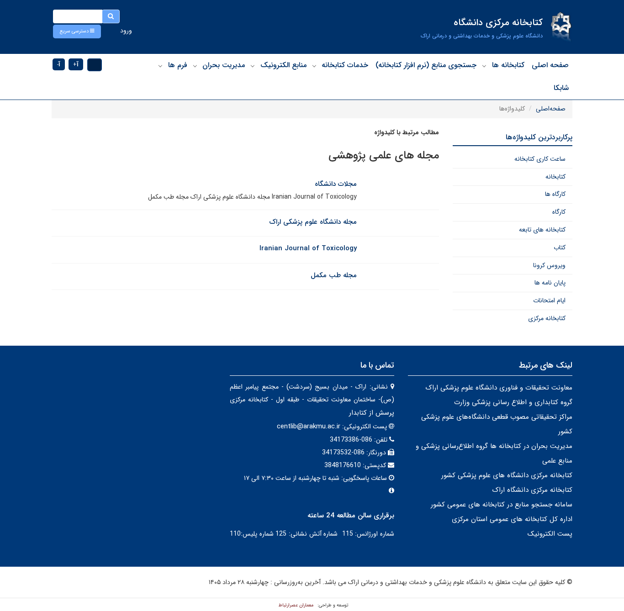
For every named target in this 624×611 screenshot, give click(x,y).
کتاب (560, 247)
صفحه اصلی (550, 65)
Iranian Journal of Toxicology (308, 248)
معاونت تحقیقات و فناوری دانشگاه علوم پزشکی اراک (498, 387)
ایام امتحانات (549, 300)
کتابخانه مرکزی (547, 318)
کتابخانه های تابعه (542, 230)
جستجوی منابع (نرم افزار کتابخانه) (425, 65)
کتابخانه (555, 177)
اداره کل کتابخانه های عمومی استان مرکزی (512, 519)
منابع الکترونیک (283, 65)
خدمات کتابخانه (345, 65)
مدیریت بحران (223, 65)
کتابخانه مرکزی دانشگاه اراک (532, 490)
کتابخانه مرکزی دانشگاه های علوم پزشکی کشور (506, 475)
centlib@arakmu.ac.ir (308, 426)
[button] (77, 31)
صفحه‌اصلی (551, 109)
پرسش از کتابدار (370, 412)
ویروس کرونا (549, 265)
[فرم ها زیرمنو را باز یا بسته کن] (160, 65)
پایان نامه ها (550, 283)
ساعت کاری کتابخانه (540, 159)
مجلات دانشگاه (336, 184)
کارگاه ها (555, 194)
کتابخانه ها (508, 65)
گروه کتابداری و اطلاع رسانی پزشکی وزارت (513, 402)
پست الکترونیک (550, 533)
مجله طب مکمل (334, 275)
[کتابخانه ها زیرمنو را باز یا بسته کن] (484, 65)
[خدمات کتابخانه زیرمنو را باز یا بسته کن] (314, 65)
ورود (126, 31)
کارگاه (559, 212)
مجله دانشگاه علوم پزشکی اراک (313, 221)
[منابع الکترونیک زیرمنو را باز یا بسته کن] (253, 65)
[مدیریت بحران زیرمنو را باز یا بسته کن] (195, 65)
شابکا (561, 88)
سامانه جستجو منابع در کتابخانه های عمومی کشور (501, 504)
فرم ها (177, 65)
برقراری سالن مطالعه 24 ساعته (350, 515)
